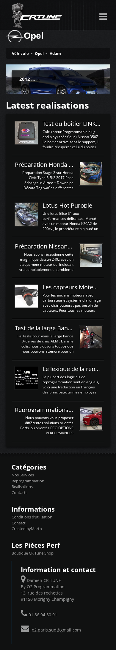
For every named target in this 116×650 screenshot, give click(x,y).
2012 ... (27, 79)
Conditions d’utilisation (32, 517)
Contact (19, 523)
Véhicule (20, 53)
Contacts (19, 492)
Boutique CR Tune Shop (33, 553)
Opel (39, 53)
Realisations (22, 486)
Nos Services (23, 475)
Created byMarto (27, 528)
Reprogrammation (28, 481)
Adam (55, 53)
